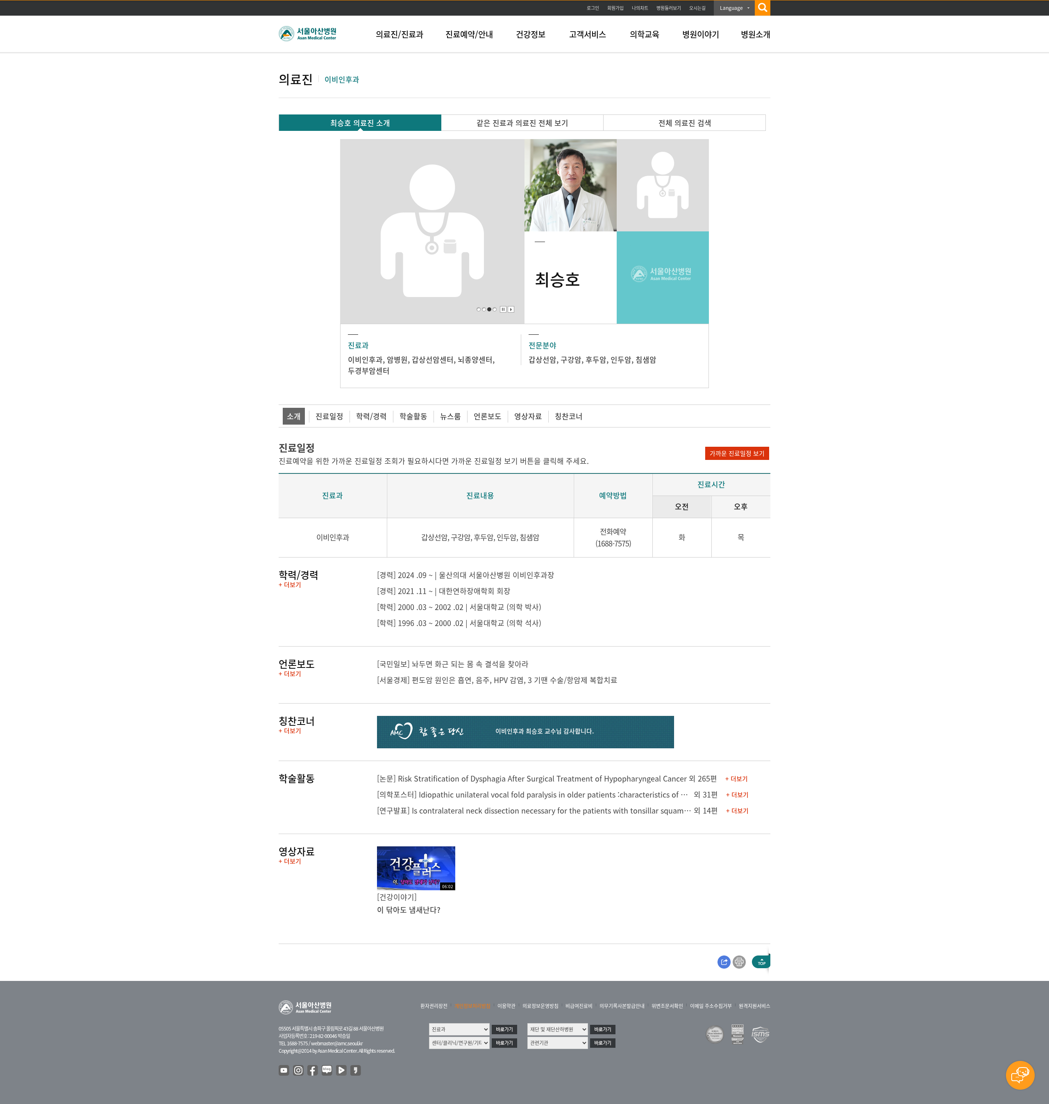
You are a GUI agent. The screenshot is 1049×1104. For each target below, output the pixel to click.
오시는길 (697, 8)
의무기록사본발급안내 (622, 1006)
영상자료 (528, 416)
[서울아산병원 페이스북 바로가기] (313, 1071)
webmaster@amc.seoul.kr (337, 1043)
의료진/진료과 (399, 34)
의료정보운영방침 (540, 1006)
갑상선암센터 (433, 359)
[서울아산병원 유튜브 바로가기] (284, 1071)
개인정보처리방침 (472, 1006)
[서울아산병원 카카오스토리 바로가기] (356, 1071)
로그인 (593, 8)
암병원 (397, 359)
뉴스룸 (450, 416)
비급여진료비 (579, 1006)
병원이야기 (700, 34)
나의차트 (640, 8)
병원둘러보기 (668, 8)
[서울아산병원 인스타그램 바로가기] (298, 1071)
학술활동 (413, 416)
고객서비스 (587, 34)
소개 (294, 416)
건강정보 (530, 34)
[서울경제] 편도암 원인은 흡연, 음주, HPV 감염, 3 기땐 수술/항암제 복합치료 (497, 680)
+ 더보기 (290, 584)
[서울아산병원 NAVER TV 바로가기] (341, 1071)
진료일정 (329, 416)
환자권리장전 (433, 1006)
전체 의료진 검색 (684, 122)
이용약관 (506, 1006)
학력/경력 (371, 416)
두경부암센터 (369, 370)
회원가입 (615, 8)
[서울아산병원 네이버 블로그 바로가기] (327, 1071)
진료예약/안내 (469, 34)
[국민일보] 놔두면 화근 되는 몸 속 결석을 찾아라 (453, 664)
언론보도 (488, 416)
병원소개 (755, 34)
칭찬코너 (569, 416)
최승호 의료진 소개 (360, 122)
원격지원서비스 (754, 1006)
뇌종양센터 (475, 359)
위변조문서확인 (667, 1006)
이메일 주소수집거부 (711, 1006)
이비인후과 (365, 359)
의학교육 (644, 34)
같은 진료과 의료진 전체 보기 (522, 122)
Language (731, 7)
